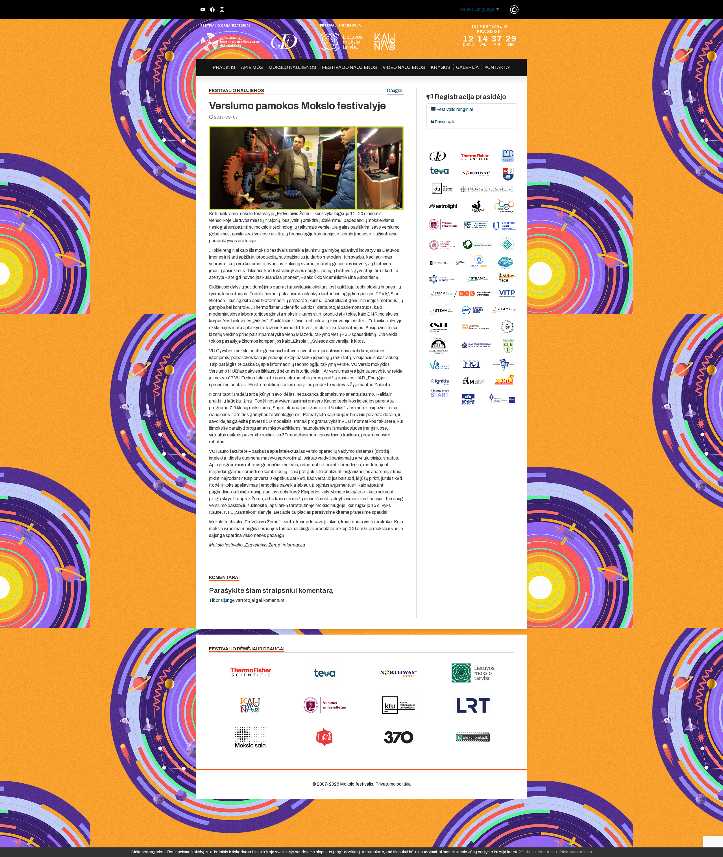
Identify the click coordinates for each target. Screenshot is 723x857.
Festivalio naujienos (349, 67)
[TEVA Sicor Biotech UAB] (324, 673)
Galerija (467, 67)
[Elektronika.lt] (473, 737)
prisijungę (225, 600)
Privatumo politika (393, 784)
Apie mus (252, 67)
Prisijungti (444, 121)
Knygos (440, 67)
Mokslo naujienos (292, 67)
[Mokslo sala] (250, 737)
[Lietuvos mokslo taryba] (473, 673)
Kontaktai (497, 67)
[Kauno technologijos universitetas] (398, 705)
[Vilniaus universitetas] (324, 705)
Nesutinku (547, 852)
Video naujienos (404, 67)
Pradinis (224, 67)
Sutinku (529, 852)
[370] (398, 737)
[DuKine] (324, 737)
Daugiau (395, 91)
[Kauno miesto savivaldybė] (250, 705)
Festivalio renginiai (454, 109)
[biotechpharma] (398, 673)
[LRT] (473, 705)
